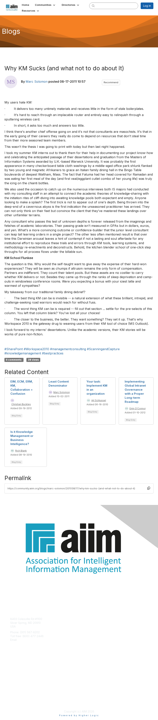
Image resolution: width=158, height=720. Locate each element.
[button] (45, 5)
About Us (16, 698)
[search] (93, 6)
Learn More (17, 672)
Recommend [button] (111, 82)
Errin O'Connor (137, 408)
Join (13, 665)
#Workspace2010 (36, 349)
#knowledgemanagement (22, 353)
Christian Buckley (21, 404)
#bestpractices (52, 353)
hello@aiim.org (27, 639)
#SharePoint (13, 349)
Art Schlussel (98, 400)
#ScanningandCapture (103, 349)
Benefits (15, 668)
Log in (147, 5)
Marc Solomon (37, 81)
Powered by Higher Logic (79, 715)
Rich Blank (21, 450)
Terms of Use (18, 701)
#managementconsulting (68, 349)
